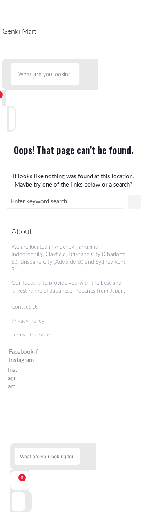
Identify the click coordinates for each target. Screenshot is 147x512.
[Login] (16, 119)
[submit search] (88, 74)
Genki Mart (19, 31)
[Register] (6, 119)
